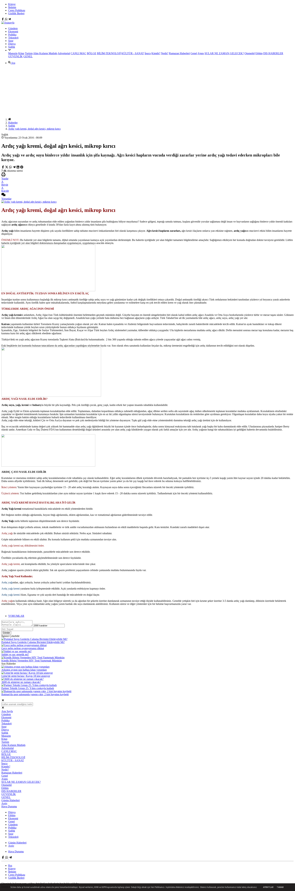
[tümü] (9, 50)
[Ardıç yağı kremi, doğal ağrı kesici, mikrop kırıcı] (29, 201)
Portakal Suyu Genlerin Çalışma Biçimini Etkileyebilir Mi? (33, 642)
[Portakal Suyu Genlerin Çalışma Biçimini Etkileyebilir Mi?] (34, 639)
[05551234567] (6, 19)
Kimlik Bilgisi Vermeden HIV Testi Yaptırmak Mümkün (31, 660)
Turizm (29, 53)
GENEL (28, 56)
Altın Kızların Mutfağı (45, 53)
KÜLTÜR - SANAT (132, 53)
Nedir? (164, 53)
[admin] (9, 19)
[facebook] (3, 167)
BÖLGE (91, 53)
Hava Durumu (9, 806)
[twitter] (7, 167)
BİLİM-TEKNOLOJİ (109, 53)
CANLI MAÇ (78, 53)
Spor (10, 40)
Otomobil (249, 53)
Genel (194, 53)
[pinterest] (21, 167)
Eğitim (259, 53)
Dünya (12, 43)
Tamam (280, 887)
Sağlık (11, 46)
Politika (12, 34)
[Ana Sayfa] (9, 119)
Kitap (21, 53)
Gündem (13, 28)
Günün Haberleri (10, 800)
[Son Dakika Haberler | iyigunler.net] (7, 22)
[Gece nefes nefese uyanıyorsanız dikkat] (24, 645)
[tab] (151, 615)
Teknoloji (13, 37)
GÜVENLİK (15, 56)
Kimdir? (155, 53)
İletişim (12, 7)
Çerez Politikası (16, 10)
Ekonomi (13, 31)
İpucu (148, 53)
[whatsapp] (10, 167)
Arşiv (4, 803)
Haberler (13, 122)
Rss (10, 865)
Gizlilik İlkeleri (16, 13)
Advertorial (64, 53)
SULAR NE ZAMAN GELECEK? (224, 53)
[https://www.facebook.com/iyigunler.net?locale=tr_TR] (3, 19)
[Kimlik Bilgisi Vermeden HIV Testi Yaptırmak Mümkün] (33, 657)
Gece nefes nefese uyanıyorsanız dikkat (22, 648)
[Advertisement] (147, 91)
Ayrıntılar (268, 887)
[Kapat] (2, 700)
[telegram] (14, 167)
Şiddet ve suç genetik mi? (15, 654)
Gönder (6, 632)
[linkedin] (17, 167)
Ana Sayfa (7, 711)
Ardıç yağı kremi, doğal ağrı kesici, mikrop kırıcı (34, 128)
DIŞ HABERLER (273, 53)
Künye (12, 4)
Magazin (13, 53)
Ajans (201, 53)
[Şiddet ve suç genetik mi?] (16, 651)
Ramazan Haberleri (179, 53)
